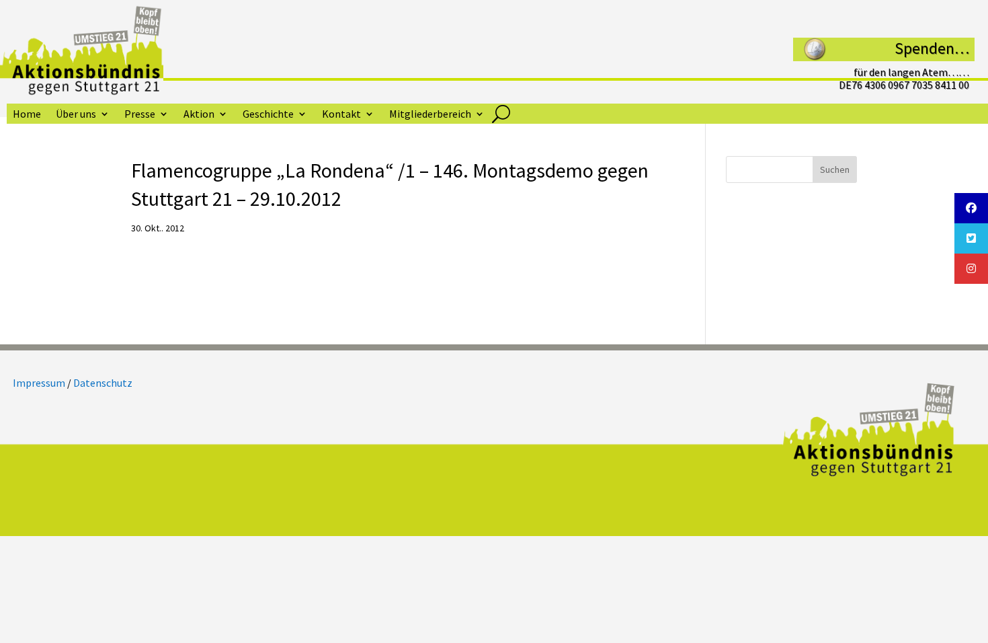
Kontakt (341, 114)
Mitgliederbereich (430, 114)
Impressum (39, 382)
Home (27, 114)
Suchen (835, 169)
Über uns (76, 114)
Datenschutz (102, 382)
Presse (139, 114)
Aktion (198, 114)
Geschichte (268, 114)
